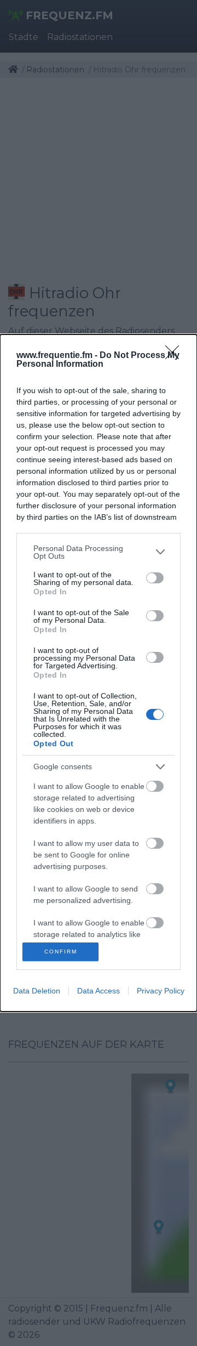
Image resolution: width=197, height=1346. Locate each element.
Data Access (98, 990)
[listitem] (98, 552)
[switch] (155, 577)
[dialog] (98, 673)
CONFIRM (60, 952)
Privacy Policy (160, 990)
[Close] (175, 355)
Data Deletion (36, 990)
